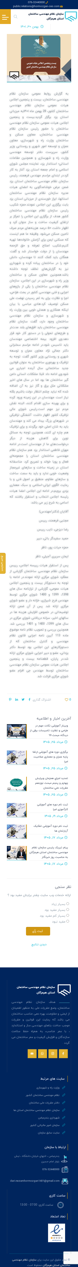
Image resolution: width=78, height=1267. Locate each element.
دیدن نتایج (39, 944)
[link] (56, 1233)
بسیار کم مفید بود (52, 916)
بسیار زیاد (58, 904)
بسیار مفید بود (55, 910)
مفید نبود (58, 922)
